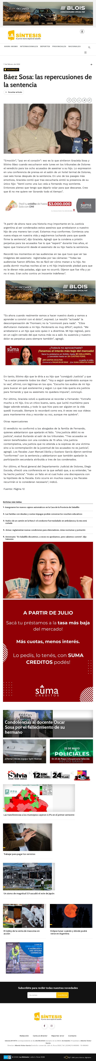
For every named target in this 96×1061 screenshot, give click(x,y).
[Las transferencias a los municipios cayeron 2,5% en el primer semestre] (39, 798)
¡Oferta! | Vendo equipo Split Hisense (23, 758)
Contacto (72, 1036)
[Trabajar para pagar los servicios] (28, 837)
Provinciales (59, 46)
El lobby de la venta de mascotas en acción (22, 932)
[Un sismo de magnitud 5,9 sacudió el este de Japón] (29, 876)
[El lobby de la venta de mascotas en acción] (24, 916)
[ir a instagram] (51, 1026)
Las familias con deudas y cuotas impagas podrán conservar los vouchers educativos (43, 514)
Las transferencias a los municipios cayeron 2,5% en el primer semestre (39, 814)
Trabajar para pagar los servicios (19, 854)
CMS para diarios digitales (81, 1057)
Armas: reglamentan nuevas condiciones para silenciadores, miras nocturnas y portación (45, 530)
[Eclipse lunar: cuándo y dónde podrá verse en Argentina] (71, 916)
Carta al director (40, 1036)
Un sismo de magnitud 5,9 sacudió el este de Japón (29, 893)
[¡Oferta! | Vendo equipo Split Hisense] (24, 751)
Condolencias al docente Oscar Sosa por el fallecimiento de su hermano (35, 727)
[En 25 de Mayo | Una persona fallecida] (71, 751)
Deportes (45, 46)
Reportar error (58, 1036)
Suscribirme (62, 995)
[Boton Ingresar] (82, 31)
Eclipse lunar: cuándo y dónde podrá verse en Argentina (68, 932)
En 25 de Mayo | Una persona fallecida (70, 758)
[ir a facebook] (44, 1026)
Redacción (24, 1036)
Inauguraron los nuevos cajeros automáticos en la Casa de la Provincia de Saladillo (42, 507)
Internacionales (29, 46)
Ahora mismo (11, 46)
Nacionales (74, 46)
